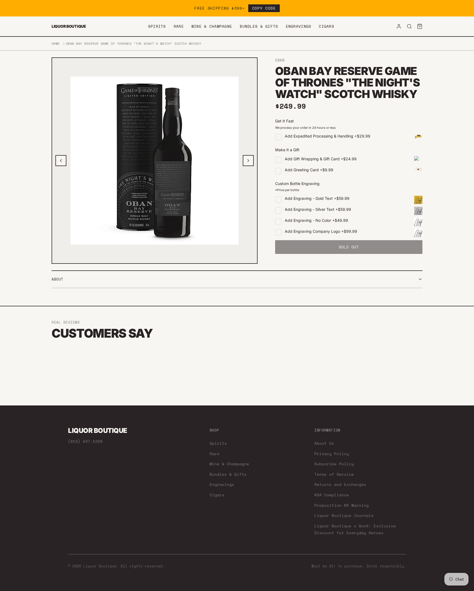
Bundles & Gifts (259, 26)
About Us (324, 443)
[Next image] (248, 160)
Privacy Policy (331, 453)
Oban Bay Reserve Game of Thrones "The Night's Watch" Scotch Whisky (133, 43)
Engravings (298, 26)
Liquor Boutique (69, 26)
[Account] (399, 26)
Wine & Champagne (211, 26)
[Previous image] (60, 160)
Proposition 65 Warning (341, 505)
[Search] (409, 26)
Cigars (326, 26)
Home (56, 43)
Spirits (157, 26)
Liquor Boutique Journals (344, 515)
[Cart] (419, 26)
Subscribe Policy (334, 464)
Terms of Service (334, 474)
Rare (179, 26)
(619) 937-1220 (85, 441)
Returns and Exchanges (340, 484)
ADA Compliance (331, 495)
